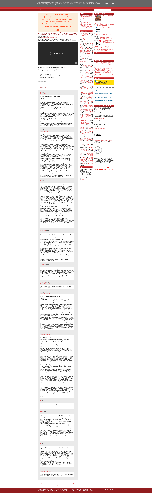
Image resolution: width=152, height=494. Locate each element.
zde (64, 67)
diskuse (81, 77)
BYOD (91, 33)
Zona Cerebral (60, 492)
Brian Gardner (45, 492)
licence (81, 103)
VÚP (83, 70)
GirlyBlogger (69, 492)
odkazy (91, 112)
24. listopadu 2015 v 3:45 (45, 93)
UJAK (84, 67)
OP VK (81, 53)
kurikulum (88, 102)
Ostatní (81, 54)
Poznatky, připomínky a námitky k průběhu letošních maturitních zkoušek (106, 28)
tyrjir (40, 92)
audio (88, 73)
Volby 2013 (90, 69)
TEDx (86, 66)
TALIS (81, 66)
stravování (85, 143)
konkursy (91, 100)
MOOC (81, 45)
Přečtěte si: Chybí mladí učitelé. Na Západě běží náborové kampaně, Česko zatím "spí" (106, 37)
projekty (82, 128)
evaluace (84, 83)
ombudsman (87, 114)
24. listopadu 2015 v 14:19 (45, 334)
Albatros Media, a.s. (99, 118)
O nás (77, 9)
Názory (46, 9)
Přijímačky (82, 63)
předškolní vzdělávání (85, 135)
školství (90, 163)
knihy (81, 97)
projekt (87, 127)
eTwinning (90, 82)
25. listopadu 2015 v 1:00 (45, 412)
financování (90, 85)
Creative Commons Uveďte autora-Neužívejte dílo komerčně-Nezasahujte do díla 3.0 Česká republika (103, 139)
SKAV (91, 64)
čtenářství (91, 162)
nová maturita (89, 111)
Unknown (42, 411)
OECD (83, 52)
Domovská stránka (58, 483)
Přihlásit (112, 489)
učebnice (82, 152)
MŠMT (66, 9)
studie (91, 143)
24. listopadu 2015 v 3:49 (45, 182)
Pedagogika (85, 59)
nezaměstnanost (86, 110)
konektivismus (87, 98)
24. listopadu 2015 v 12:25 (45, 283)
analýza (87, 72)
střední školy (85, 144)
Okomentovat (41, 481)
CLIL (89, 35)
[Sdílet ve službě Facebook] (43, 81)
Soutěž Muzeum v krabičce (107, 15)
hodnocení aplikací (84, 88)
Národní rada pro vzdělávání (86, 51)
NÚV (88, 50)
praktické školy (84, 123)
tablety (81, 145)
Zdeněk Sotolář (43, 282)
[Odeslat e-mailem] (39, 81)
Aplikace (85, 33)
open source (88, 115)
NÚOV (81, 50)
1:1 (80, 33)
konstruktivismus (84, 101)
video (56, 37)
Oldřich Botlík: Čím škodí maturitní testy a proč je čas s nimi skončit (105, 25)
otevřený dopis (84, 116)
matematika (90, 103)
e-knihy (87, 81)
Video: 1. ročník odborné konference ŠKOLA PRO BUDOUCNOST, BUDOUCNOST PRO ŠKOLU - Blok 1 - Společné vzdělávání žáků (58, 34)
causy (81, 75)
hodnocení (86, 87)
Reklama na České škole (99, 128)
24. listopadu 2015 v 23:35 (45, 402)
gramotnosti (90, 86)
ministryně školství (88, 106)
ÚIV (90, 159)
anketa (81, 73)
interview (84, 94)
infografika (82, 90)
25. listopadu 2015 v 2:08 (45, 445)
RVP (91, 63)
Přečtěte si (83, 61)
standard (82, 142)
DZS (92, 37)
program (82, 127)
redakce (88, 136)
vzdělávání (90, 155)
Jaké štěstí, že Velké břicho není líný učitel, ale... (85, 22)
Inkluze (52, 9)
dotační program (83, 80)
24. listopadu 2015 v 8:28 (45, 231)
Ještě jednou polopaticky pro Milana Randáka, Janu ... (87, 16)
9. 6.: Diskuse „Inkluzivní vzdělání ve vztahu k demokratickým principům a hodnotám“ (108, 42)
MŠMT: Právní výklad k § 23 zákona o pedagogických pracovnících (103, 47)
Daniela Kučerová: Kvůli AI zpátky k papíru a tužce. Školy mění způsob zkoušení (104, 75)
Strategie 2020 (86, 65)
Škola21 (83, 163)
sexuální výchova (86, 138)
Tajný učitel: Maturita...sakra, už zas (103, 34)
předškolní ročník (84, 133)
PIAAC (86, 54)
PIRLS (91, 54)
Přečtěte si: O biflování (101, 33)
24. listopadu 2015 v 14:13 (45, 293)
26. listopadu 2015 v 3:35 (45, 471)
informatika (88, 91)
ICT (91, 41)
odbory (85, 112)
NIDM (83, 48)
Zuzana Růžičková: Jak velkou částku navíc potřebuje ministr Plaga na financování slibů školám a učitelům (104, 68)
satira (91, 137)
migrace (91, 105)
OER (89, 52)
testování (90, 145)
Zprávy (40, 9)
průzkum (91, 131)
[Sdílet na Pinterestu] (45, 81)
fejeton (89, 83)
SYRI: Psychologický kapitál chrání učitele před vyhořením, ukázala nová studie (104, 71)
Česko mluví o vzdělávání (86, 160)
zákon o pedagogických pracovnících (86, 158)
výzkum (84, 157)
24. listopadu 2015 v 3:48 (45, 131)
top (92, 149)
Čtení (72, 9)
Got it (113, 3)
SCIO (84, 64)
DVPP (87, 37)
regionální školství (84, 137)
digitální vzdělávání (84, 76)
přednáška (86, 132)
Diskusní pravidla (98, 130)
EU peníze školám (88, 39)
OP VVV (88, 53)
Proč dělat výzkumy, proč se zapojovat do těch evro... (86, 27)
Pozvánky (59, 9)
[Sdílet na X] (42, 81)
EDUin (84, 38)
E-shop (82, 179)
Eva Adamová (43, 230)
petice (89, 118)
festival (81, 85)
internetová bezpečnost (87, 93)
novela (81, 111)
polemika (83, 120)
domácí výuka (87, 79)
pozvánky (83, 122)
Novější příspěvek (42, 483)
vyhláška (82, 153)
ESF (91, 38)
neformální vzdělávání (88, 109)
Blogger (107, 489)
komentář (90, 97)
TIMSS (91, 66)
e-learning (82, 82)
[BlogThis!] (40, 81)
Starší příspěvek (74, 483)
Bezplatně (86, 34)
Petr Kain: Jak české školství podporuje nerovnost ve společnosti (104, 50)
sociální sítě (82, 139)
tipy (84, 147)
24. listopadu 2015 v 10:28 (45, 266)
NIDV (88, 48)
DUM (81, 37)
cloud (89, 75)
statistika (91, 142)
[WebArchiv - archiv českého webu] (98, 154)
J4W (79, 492)
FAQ (85, 41)
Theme (39, 492)
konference (46, 37)
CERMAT (82, 35)
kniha (87, 96)
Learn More (107, 3)
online (81, 115)
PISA (84, 56)
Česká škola (41, 489)
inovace (91, 92)
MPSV (88, 45)
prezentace (82, 124)
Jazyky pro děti (88, 44)
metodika (85, 105)
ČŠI (83, 162)
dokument (90, 77)
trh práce (86, 150)
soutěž (87, 140)
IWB (86, 43)
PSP (53, 37)
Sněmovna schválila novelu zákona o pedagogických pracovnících (103, 22)
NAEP (91, 47)
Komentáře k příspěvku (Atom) (53, 485)
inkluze (42, 37)
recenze (81, 136)
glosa (84, 86)
